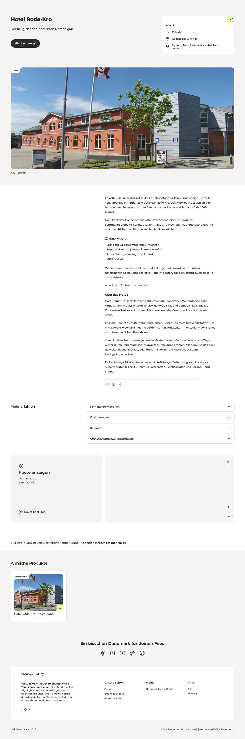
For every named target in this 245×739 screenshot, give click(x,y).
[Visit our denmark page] (103, 653)
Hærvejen (128, 207)
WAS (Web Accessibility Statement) (213, 729)
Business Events (114, 693)
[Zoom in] (229, 507)
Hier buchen (23, 43)
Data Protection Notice (175, 729)
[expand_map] (228, 461)
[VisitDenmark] (32, 674)
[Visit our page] (113, 653)
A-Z (190, 689)
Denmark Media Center (160, 689)
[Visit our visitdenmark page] (122, 653)
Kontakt (192, 693)
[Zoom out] (229, 516)
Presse (108, 689)
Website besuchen (183, 38)
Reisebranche (112, 698)
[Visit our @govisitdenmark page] (132, 653)
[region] (169, 488)
